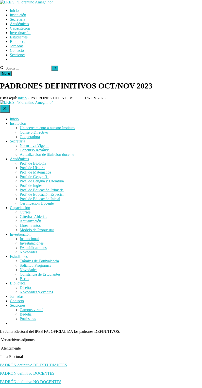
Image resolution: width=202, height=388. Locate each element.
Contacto (17, 50)
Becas (24, 279)
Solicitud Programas (35, 265)
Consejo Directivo (34, 132)
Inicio (14, 10)
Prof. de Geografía (34, 177)
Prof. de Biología (33, 163)
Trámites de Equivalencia (39, 261)
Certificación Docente (37, 203)
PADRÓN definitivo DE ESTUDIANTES (33, 365)
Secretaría (17, 19)
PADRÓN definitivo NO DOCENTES (30, 382)
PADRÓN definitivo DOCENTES (27, 373)
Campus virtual (31, 310)
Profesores (28, 319)
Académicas (19, 24)
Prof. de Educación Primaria (42, 190)
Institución (18, 15)
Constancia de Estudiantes (40, 274)
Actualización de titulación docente (47, 154)
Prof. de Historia (32, 168)
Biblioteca (18, 41)
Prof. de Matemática (35, 172)
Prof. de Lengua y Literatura (42, 181)
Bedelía (26, 314)
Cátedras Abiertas (33, 216)
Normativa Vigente (34, 145)
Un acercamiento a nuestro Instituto (47, 128)
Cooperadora (30, 137)
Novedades (28, 252)
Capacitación (20, 28)
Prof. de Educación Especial (42, 194)
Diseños (26, 287)
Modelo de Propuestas (37, 230)
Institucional (29, 239)
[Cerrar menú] (5, 109)
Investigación (20, 33)
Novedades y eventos (36, 292)
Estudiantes (19, 37)
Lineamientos (30, 225)
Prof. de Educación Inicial (40, 199)
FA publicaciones (33, 248)
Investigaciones (32, 243)
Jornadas (16, 46)
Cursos (25, 212)
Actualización (30, 221)
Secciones (17, 55)
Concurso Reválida (35, 150)
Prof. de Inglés (31, 185)
